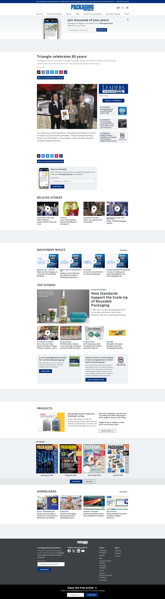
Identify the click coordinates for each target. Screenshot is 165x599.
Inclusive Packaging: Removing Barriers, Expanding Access (68, 516)
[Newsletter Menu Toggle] (118, 7)
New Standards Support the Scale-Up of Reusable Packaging (109, 299)
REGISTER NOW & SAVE (96, 380)
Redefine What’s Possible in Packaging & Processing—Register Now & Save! (108, 138)
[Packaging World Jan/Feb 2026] (118, 458)
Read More (45, 371)
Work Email (55, 178)
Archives (89, 481)
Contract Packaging (90, 511)
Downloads (64, 511)
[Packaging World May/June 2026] (71, 458)
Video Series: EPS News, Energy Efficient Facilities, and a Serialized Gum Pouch (47, 346)
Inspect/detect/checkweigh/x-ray (71, 270)
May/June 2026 (70, 475)
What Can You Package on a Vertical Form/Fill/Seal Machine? (47, 274)
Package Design (65, 342)
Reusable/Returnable (98, 290)
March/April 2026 (94, 475)
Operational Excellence (45, 218)
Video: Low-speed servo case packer (92, 221)
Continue (92, 595)
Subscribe (76, 481)
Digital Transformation (46, 511)
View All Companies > (113, 101)
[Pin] (61, 72)
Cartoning (87, 270)
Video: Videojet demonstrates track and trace (46, 222)
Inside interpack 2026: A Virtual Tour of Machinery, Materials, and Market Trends (47, 516)
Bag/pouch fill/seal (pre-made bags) (116, 218)
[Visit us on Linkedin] (78, 551)
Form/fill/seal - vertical (46, 270)
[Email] (43, 72)
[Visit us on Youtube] (82, 551)
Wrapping (110, 342)
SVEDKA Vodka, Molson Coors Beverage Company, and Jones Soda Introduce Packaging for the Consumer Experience (70, 346)
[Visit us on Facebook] (69, 551)
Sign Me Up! (101, 30)
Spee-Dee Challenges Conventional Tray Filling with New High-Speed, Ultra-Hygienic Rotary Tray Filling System (112, 416)
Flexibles (63, 218)
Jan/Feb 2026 (118, 475)
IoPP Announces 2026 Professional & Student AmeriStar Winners (92, 346)
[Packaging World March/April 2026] (94, 458)
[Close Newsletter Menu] (128, 19)
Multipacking (111, 511)
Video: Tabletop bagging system (116, 222)
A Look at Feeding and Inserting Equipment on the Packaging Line (116, 274)
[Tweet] (56, 72)
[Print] (38, 72)
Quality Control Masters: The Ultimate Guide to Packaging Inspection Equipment (70, 275)
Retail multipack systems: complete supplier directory (117, 516)
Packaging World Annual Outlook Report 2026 (106, 111)
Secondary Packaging (91, 218)
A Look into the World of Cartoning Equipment (93, 273)
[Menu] (127, 7)
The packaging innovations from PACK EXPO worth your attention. (107, 125)
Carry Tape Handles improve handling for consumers (68, 222)
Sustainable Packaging (45, 342)
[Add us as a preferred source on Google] (65, 72)
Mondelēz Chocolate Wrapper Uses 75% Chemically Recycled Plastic (115, 346)
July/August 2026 (47, 475)
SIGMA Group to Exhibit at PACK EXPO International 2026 (111, 423)
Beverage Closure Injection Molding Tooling (81, 415)
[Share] (47, 72)
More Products (107, 431)
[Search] (122, 7)
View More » (124, 250)
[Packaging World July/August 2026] (47, 458)
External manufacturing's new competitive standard (93, 515)
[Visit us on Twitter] (74, 551)
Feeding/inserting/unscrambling (118, 270)
